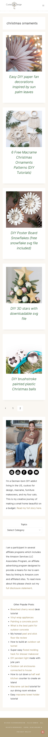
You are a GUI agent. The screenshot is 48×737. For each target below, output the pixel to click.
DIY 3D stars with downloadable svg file (24, 313)
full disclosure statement (19, 588)
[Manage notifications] (43, 732)
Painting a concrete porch (24, 621)
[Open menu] (43, 5)
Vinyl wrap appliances (21, 617)
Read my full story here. (29, 508)
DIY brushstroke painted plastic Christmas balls (24, 384)
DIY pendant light (19, 658)
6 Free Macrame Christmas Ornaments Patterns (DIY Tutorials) (24, 162)
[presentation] (24, 53)
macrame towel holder (28, 694)
